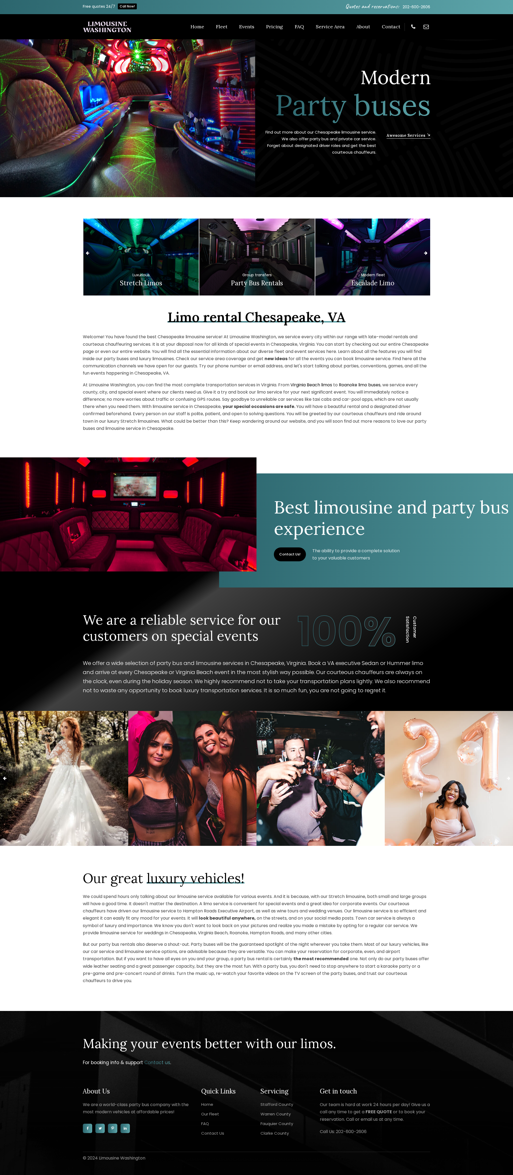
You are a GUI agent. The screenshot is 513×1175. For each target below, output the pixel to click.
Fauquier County (277, 1123)
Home (197, 27)
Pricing (274, 27)
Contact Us (212, 1133)
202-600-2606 (416, 7)
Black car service (373, 283)
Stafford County (277, 1104)
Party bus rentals (141, 283)
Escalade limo (256, 283)
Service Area (330, 27)
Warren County (276, 1114)
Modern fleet (257, 275)
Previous (87, 253)
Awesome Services (102, 135)
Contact (391, 27)
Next (425, 253)
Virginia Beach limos (311, 385)
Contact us (157, 1062)
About (363, 27)
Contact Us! (290, 554)
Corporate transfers (372, 275)
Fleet (221, 27)
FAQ (299, 27)
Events (246, 27)
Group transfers (141, 275)
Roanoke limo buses (359, 385)
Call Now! (127, 6)
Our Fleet (210, 1114)
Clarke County (275, 1133)
